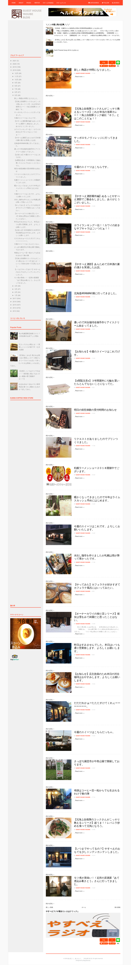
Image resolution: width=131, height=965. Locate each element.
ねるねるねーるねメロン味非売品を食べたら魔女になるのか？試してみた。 (29, 386)
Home (14, 3)
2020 (15, 64)
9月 (16, 82)
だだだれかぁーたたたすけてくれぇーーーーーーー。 (97, 704)
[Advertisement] (83, 59)
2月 (16, 292)
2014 (15, 308)
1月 (16, 295)
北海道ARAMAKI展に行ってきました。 (96, 293)
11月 (17, 76)
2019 (15, 67)
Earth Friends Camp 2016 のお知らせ (66, 50)
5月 (16, 95)
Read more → (79, 76)
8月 (16, 86)
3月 (16, 289)
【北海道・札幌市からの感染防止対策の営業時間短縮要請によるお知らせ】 (78, 28)
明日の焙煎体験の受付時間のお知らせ (95, 409)
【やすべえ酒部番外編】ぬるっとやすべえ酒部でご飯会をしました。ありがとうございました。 (97, 199)
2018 (15, 70)
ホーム (84, 907)
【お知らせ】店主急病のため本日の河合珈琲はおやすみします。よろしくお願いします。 (97, 677)
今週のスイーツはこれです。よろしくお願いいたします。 (97, 527)
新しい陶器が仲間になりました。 (93, 69)
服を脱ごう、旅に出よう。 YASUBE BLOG (80, 958)
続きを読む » (50, 95)
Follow (106, 3)
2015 (15, 305)
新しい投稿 (49, 907)
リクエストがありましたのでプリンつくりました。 (96, 440)
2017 (15, 298)
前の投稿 (117, 907)
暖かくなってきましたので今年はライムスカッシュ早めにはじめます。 (97, 498)
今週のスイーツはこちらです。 (92, 167)
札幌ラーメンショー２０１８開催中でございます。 (96, 469)
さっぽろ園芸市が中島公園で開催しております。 (97, 762)
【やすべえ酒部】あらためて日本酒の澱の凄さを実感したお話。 (97, 265)
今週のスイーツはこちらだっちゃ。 (94, 732)
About (21, 3)
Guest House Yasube (83, 73)
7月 (16, 89)
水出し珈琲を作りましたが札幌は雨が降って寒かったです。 (97, 556)
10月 (17, 79)
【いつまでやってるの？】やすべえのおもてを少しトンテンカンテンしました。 (97, 850)
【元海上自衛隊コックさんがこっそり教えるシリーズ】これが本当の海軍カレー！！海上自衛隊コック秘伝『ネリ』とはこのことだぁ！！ (97, 113)
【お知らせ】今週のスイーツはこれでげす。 (97, 352)
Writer (37, 3)
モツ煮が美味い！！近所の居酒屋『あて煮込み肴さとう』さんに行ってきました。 (96, 881)
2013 (15, 311)
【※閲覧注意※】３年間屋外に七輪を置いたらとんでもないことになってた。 (96, 382)
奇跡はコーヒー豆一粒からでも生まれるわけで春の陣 (97, 791)
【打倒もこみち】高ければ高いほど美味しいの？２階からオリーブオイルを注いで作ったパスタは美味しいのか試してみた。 (25, 360)
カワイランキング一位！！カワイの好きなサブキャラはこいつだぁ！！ (97, 226)
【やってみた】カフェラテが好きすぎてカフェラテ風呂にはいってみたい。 (97, 585)
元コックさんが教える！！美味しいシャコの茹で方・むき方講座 (29, 347)
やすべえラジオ (61, 3)
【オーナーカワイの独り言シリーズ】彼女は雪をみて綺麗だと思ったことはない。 (97, 617)
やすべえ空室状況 (48, 3)
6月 (16, 92)
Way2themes (86, 960)
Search (116, 3)
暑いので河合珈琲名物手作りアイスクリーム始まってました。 (97, 323)
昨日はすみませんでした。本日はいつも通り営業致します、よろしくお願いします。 (97, 648)
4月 (16, 286)
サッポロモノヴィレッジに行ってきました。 (96, 139)
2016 (15, 301)
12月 (17, 73)
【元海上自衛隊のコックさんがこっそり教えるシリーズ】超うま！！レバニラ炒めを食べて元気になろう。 (97, 822)
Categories (94, 3)
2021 (15, 60)
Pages (28, 3)
